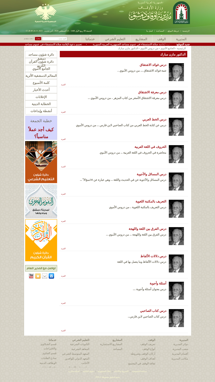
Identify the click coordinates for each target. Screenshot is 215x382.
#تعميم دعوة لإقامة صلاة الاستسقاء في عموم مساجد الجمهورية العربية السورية (51, 44)
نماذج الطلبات (48, 358)
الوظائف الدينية (48, 363)
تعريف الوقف (147, 344)
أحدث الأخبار (41, 90)
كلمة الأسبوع (41, 82)
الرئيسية (185, 31)
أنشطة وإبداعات (41, 111)
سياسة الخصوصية (139, 371)
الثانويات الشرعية (79, 344)
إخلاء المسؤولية (104, 371)
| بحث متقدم (29, 38)
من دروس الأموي (149, 48)
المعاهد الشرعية (80, 349)
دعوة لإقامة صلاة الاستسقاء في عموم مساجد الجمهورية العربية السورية (144, 44)
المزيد (63, 85)
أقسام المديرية (180, 353)
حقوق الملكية (88, 371)
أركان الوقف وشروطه (143, 353)
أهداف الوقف (148, 358)
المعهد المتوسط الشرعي (75, 353)
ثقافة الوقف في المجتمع (141, 363)
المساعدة (160, 31)
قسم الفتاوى (49, 353)
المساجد (117, 349)
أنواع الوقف (148, 349)
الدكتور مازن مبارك (128, 48)
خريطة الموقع (173, 31)
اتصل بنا (149, 31)
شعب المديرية (180, 349)
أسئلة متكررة (73, 371)
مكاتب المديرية (179, 358)
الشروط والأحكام (121, 371)
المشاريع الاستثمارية (111, 344)
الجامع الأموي (167, 48)
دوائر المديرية (180, 344)
